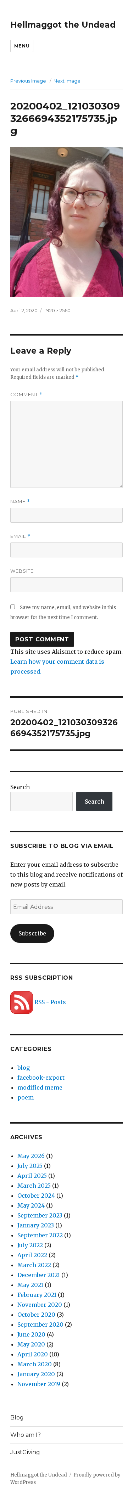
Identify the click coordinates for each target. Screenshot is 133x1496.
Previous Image (28, 81)
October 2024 (36, 1195)
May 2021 (30, 1284)
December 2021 (38, 1274)
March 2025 (34, 1185)
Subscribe (32, 933)
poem (25, 1097)
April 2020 (32, 1354)
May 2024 (31, 1205)
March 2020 (34, 1364)
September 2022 (40, 1235)
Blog (17, 1417)
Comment (26, 395)
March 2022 (34, 1265)
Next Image (67, 81)
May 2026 (31, 1155)
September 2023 (39, 1215)
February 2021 (36, 1294)
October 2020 (36, 1314)
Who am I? (25, 1435)
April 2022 (32, 1255)
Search (20, 787)
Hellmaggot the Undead (63, 25)
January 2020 (36, 1374)
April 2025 (32, 1175)
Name (20, 502)
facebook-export (41, 1077)
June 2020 (31, 1334)
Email (20, 536)
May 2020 (31, 1344)
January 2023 (35, 1225)
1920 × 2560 (58, 310)
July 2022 (30, 1245)
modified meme (39, 1087)
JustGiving (25, 1452)
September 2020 (40, 1324)
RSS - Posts (49, 1002)
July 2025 (30, 1165)
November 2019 (38, 1384)
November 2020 (39, 1304)
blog (23, 1067)
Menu (21, 46)
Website (22, 571)
